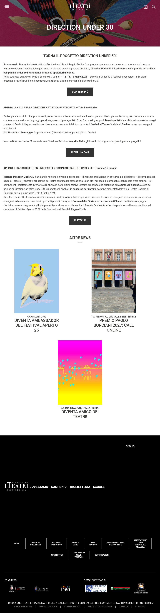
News (16, 543)
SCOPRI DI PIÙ (80, 91)
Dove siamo (39, 487)
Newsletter (57, 555)
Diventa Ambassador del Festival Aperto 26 (36, 324)
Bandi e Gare (75, 543)
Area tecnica (93, 543)
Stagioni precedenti (36, 543)
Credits (123, 606)
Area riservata (23, 606)
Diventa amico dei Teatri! (80, 412)
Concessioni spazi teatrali (79, 555)
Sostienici (59, 487)
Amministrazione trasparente (115, 543)
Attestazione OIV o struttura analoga (140, 543)
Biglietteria (80, 487)
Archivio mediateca (56, 543)
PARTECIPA (80, 220)
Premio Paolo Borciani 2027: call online (114, 324)
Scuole (99, 487)
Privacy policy (48, 606)
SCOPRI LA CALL (80, 152)
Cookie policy (72, 606)
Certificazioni (102, 555)
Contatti (140, 606)
